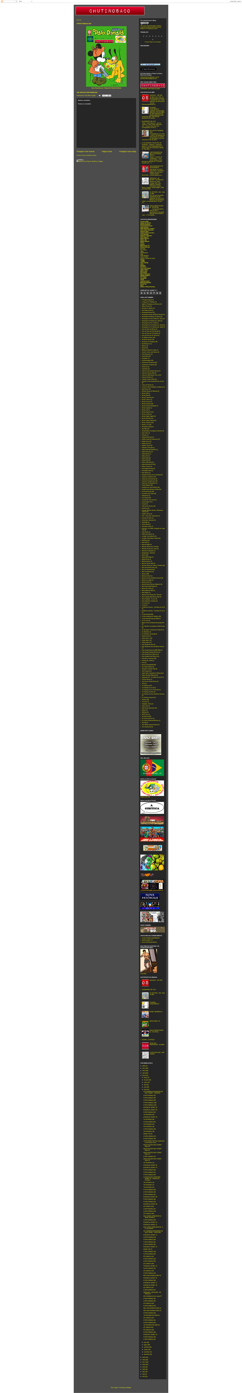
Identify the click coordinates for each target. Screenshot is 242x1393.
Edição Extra (145, 441)
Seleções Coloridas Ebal (148, 669)
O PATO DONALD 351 (149, 1242)
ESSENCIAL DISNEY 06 (150, 1165)
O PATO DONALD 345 (149, 1199)
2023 (143, 1376)
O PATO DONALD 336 (149, 1129)
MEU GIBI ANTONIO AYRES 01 (152, 1275)
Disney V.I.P (145, 424)
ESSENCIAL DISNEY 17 (150, 1282)
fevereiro (146, 1080)
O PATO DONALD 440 (149, 1305)
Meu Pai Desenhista (147, 569)
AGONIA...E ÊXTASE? (148, 1039)
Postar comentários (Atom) (88, 155)
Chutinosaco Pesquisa (148, 364)
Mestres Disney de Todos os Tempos (152, 565)
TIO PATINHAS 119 (148, 1162)
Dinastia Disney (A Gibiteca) (149, 391)
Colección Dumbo (147, 385)
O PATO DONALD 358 (149, 1280)
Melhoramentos (146, 561)
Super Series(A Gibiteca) (148, 675)
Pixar (143, 662)
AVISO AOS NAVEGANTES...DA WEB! (157, 1043)
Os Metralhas (145, 632)
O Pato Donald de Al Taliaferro (150, 616)
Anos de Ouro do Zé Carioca (149, 335)
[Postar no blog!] (105, 96)
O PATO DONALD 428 (149, 1138)
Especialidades (146, 485)
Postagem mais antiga (127, 151)
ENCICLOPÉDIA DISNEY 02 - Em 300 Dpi (157, 1031)
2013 (143, 1073)
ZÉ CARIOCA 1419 (148, 1329)
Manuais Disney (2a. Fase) (149, 548)
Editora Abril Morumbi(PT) (149, 449)
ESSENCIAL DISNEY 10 (150, 1222)
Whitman (144, 712)
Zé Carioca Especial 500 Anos (150, 720)
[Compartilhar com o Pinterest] (110, 96)
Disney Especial (146, 403)
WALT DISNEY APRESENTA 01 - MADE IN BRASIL (152, 1216)
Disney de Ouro (146, 401)
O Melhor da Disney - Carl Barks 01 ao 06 (153, 607)
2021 (143, 1371)
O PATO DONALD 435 (149, 1258)
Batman (144, 346)
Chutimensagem (146, 360)
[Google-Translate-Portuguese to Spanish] (152, 40)
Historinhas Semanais (148, 520)
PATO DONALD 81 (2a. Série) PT (152, 1296)
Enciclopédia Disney (147, 468)
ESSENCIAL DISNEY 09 (150, 1204)
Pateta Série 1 (146, 638)
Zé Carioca (145, 716)
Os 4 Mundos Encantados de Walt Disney (153, 626)
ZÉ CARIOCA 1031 (148, 1317)
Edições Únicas (146, 445)
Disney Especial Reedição (149, 405)
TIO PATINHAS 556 (148, 1119)
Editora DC (145, 456)
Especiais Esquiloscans (148, 481)
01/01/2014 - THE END (156, 95)
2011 (143, 1068)
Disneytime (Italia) (147, 426)
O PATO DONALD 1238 (149, 1102)
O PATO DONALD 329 (149, 1100)
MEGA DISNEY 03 (155, 1021)
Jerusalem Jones (146, 526)
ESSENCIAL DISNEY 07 (150, 1167)
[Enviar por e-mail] (103, 96)
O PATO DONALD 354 (149, 1254)
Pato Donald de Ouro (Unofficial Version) (153, 646)
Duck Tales (145, 433)
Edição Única (145, 443)
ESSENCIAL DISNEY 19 (150, 1334)
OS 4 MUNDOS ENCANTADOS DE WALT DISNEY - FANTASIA (153, 1092)
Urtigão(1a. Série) (146, 704)
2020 (143, 1369)
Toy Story (144, 701)
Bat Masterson (146, 343)
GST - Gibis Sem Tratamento (150, 516)
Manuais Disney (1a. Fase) (149, 546)
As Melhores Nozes (147, 337)
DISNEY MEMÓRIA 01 (156, 1011)
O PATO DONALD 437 (149, 1290)
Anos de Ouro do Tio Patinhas (150, 333)
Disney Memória (146, 418)
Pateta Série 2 (146, 640)
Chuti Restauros (146, 354)
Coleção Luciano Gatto (148, 379)
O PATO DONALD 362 (149, 1301)
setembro (146, 1347)
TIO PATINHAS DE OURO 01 (151, 1315)
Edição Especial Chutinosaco (150, 439)
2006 (143, 1066)
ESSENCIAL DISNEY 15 (150, 1266)
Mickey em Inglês (147, 580)
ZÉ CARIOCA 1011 (148, 1256)
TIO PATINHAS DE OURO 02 (151, 1325)
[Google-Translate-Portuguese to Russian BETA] (161, 37)
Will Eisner (145, 714)
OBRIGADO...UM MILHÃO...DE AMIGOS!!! (157, 179)
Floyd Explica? (146, 502)
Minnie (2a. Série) (147, 588)
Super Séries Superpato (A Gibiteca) (152, 673)
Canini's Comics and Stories (149, 352)
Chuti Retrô (145, 356)
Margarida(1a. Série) (147, 553)
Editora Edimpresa (147, 462)
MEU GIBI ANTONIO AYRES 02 (152, 1308)
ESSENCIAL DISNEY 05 (150, 1117)
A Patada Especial (147, 300)
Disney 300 (145, 393)
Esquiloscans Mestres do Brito (150, 489)
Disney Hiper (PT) (147, 412)
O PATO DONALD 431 (149, 1194)
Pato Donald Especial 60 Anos (150, 652)
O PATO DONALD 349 (149, 1220)
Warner (144, 710)
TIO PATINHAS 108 (148, 1126)
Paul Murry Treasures (148, 658)
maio (145, 1087)
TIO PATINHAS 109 (148, 1131)
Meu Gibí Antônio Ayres (148, 567)
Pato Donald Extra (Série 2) (149, 654)
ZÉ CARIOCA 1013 (148, 1270)
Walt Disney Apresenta (148, 708)
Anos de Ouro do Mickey (149, 329)
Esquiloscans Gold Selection (150, 487)
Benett (143, 348)
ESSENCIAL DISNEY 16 (150, 1278)
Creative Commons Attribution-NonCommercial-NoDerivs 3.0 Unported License (150, 27)
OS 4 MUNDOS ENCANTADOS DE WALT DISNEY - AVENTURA (153, 1231)
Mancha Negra (146, 544)
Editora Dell (145, 458)
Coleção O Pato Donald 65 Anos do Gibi (153, 381)
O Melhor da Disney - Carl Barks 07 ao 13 (153, 610)
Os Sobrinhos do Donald (148, 634)
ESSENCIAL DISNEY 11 (150, 1224)
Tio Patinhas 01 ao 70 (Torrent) (150, 689)
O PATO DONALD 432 (149, 1201)
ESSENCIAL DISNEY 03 (150, 1107)
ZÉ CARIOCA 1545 (148, 1263)
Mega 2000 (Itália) (147, 557)
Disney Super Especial (148, 420)
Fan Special (145, 497)
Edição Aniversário (147, 437)
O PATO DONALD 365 (149, 1337)
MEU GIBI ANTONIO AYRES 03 (152, 1310)
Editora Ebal (145, 460)
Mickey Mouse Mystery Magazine (151, 584)
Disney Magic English (148, 416)
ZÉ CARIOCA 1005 (148, 1213)
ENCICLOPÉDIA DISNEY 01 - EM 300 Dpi (157, 206)
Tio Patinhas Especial (148, 697)
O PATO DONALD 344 (149, 1192)
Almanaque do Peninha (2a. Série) (151, 320)
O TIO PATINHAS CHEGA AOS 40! (151, 143)
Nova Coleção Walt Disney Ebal (150, 596)
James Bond (145, 524)
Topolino (144, 699)
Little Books (145, 532)
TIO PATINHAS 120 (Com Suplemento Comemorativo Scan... (153, 1141)
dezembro (147, 1354)
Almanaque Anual (146, 310)
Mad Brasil (145, 540)
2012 (143, 1070)
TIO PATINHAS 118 (148, 1182)
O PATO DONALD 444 (149, 1322)
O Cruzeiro (145, 603)
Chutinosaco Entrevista (148, 362)
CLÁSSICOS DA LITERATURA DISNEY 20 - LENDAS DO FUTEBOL (151, 1178)
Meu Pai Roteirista (147, 571)
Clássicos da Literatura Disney (150, 371)
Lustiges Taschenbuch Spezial (150, 538)
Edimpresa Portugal (147, 447)
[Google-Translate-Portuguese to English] (158, 37)
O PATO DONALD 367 (149, 1339)
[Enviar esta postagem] (99, 95)
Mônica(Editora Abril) (147, 590)
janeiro (146, 1077)
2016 (143, 1359)
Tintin (143, 683)
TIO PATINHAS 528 (148, 1114)
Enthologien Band (147, 470)
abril (145, 1084)
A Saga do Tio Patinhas (148, 302)
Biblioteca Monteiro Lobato (149, 350)
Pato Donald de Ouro (147, 644)
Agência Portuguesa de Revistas (151, 304)
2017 (143, 1362)
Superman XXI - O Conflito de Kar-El (152, 677)
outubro (146, 1349)
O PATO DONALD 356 (149, 1261)
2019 (143, 1367)
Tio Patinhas (145, 685)
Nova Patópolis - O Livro (148, 599)
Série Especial (146, 671)
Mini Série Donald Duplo (148, 586)
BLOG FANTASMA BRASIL (149, 942)
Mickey (144, 574)
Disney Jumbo (146, 414)
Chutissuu (144, 366)
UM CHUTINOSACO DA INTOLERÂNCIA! (156, 166)
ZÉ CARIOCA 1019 (148, 1303)
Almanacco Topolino (147, 308)
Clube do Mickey (146, 377)
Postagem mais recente (85, 151)
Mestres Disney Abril (147, 563)
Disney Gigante (146, 408)
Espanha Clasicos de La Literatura (151, 474)
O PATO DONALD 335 (149, 1112)
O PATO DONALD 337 (149, 1156)
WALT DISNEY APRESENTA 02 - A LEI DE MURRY (153, 1227)
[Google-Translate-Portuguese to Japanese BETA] (155, 37)
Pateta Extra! (145, 636)
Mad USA (144, 542)
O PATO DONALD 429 (149, 1174)
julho (145, 1342)
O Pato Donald (146, 614)
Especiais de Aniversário (148, 479)
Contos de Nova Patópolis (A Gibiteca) (152, 387)
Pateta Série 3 (146, 642)
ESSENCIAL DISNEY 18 (150, 1285)
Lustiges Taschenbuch (148, 536)
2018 (143, 1364)
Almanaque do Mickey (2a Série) (151, 316)
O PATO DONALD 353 (149, 1251)
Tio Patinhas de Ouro (148, 692)
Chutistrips (145, 369)
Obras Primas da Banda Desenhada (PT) (153, 622)
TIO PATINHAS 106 (148, 1124)
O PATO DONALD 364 (149, 1313)
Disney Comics (146, 399)
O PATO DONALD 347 (149, 1209)
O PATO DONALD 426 (149, 1122)
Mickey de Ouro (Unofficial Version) (151, 578)
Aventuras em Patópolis (148, 341)
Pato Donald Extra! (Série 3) (149, 656)
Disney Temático (146, 422)
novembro (147, 1352)
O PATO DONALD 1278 (149, 1105)
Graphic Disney (146, 513)
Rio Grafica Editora (147, 666)
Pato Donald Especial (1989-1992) (151, 650)
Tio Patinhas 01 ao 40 (148, 687)
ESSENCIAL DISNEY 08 (150, 1197)
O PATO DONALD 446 (149, 1332)
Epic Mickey (145, 472)
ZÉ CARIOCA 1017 (148, 1287)
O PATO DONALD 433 (149, 1237)
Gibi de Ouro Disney (147, 506)
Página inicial (107, 151)
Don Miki (144, 428)
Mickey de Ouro (146, 576)
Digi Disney (145, 389)
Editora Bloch (145, 454)
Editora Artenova (146, 451)
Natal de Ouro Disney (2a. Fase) (151, 594)
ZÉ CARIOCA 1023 (148, 1206)
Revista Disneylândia (147, 664)
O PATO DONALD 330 (149, 1098)
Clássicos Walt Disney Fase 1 (150, 375)
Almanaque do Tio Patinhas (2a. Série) (152, 327)
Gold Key (144, 508)
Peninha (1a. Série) (147, 660)
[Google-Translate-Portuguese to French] (146, 37)
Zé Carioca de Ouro (147, 718)
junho (145, 1089)
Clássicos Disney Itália (148, 373)
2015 (143, 1357)
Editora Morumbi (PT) (148, 464)
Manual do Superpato (148, 550)
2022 (143, 1374)
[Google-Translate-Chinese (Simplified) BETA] (143, 37)
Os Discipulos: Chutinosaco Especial (152, 629)
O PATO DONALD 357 (149, 1268)
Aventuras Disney (147, 339)
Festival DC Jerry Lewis (148, 499)
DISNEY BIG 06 (147, 1133)
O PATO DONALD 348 (149, 1211)
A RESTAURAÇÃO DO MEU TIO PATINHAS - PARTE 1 (156, 154)
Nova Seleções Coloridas (149, 601)
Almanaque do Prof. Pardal (149, 323)
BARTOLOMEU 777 (147, 940)
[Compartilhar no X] (107, 96)
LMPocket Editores (147, 534)
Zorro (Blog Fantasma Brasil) (150, 724)
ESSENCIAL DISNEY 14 (150, 1246)
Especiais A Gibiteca (147, 477)
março (146, 1082)
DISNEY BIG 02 (147, 1249)
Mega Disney (145, 559)
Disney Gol (145, 410)
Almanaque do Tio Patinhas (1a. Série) (152, 325)
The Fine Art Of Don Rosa (149, 681)
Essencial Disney (146, 491)
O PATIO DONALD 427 (149, 1136)
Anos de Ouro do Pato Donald (150, 331)
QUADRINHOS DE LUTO (149, 121)
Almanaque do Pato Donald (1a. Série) (152, 318)
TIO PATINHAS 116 (148, 1187)
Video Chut (145, 706)
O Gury (144, 605)
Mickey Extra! (146, 582)
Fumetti (144, 504)
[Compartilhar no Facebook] (108, 96)
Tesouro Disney (146, 679)
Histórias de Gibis (147, 518)
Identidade (145, 522)
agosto (146, 1344)
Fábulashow (145, 495)
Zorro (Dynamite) (146, 727)
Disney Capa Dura (147, 397)
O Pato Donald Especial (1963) (150, 618)
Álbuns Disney (146, 306)
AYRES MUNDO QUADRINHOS (151, 938)
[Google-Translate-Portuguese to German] (149, 37)
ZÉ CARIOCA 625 (148, 1327)
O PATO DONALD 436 (149, 1273)
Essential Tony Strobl (148, 493)
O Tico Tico (145, 620)
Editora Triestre (146, 466)
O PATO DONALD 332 (149, 1095)
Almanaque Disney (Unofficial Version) (152, 314)
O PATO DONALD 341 (149, 1172)
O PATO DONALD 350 (149, 1239)
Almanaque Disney (147, 312)
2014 (143, 1075)
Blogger (129, 1387)
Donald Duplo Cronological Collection (152, 431)
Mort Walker (145, 592)
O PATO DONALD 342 (149, 1189)
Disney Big (145, 395)
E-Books (144, 435)
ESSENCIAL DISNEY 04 (150, 1110)
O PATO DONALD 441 (149, 1320)
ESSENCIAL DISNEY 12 (150, 1235)
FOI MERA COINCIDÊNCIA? (154, 108)
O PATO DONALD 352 (149, 1244)
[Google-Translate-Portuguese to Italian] (152, 37)
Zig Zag (144, 722)
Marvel (144, 555)
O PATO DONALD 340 (149, 1170)
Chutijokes (145, 358)
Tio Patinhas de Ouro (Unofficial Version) (153, 694)
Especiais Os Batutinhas (149, 483)
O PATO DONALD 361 (149, 1298)
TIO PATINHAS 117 (148, 1185)
